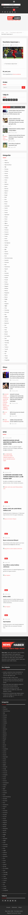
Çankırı (6, 208)
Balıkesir (6, 184)
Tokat (5, 345)
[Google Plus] (12, 12)
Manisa (6, 290)
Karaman (6, 262)
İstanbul (6, 253)
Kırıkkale (6, 273)
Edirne (5, 221)
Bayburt (6, 190)
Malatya (6, 288)
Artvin (5, 180)
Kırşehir (6, 277)
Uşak (5, 351)
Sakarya (6, 318)
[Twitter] (5, 12)
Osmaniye (6, 310)
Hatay (5, 247)
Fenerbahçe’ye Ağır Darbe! (11, 63)
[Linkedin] (15, 12)
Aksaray (6, 169)
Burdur (6, 201)
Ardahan (6, 177)
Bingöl (5, 195)
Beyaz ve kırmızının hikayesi (10, 540)
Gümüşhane (7, 243)
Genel (5, 238)
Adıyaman (6, 162)
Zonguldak (6, 360)
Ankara (6, 173)
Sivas (5, 329)
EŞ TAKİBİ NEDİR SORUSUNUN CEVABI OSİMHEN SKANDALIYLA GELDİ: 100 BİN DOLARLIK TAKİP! (13, 476)
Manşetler (6, 292)
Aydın (5, 182)
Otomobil (6, 312)
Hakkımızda (14, 907)
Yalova (6, 355)
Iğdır (5, 249)
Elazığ (5, 227)
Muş (5, 301)
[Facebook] (2, 12)
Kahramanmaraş (8, 258)
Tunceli (6, 349)
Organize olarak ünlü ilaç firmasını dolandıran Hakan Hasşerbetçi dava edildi (17, 137)
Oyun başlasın (7, 621)
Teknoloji (6, 342)
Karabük (6, 260)
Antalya (6, 175)
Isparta (6, 251)
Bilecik (5, 193)
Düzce (5, 219)
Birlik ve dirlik (6, 596)
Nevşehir (6, 303)
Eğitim (5, 223)
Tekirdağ (6, 340)
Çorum (6, 210)
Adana (5, 160)
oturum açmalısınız (17, 74)
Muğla (5, 299)
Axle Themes (18, 913)
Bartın (5, 186)
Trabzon (6, 347)
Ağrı (5, 167)
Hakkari (6, 245)
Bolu (5, 199)
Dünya (5, 216)
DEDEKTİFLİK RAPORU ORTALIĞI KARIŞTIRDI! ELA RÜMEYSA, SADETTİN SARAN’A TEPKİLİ (12, 442)
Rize (5, 314)
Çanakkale (6, 206)
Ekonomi (6, 225)
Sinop (5, 327)
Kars (5, 264)
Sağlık (5, 316)
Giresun (6, 240)
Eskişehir (6, 234)
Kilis (5, 271)
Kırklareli (6, 275)
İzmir (5, 256)
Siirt (5, 325)
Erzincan (6, 229)
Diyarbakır (6, 214)
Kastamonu (7, 266)
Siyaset (6, 331)
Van (5, 353)
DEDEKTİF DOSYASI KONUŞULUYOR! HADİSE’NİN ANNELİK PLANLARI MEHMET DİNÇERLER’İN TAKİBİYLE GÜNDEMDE (16, 398)
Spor (5, 338)
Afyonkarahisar (7, 164)
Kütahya (6, 284)
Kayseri (6, 269)
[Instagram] (7, 12)
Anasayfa (8, 907)
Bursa (5, 203)
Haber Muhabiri (15, 45)
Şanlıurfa (6, 323)
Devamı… (15, 660)
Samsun (6, 321)
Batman (6, 188)
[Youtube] (10, 12)
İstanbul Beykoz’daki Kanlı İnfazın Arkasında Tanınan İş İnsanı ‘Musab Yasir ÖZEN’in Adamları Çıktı (14, 112)
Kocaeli (6, 279)
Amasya (6, 171)
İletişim (20, 907)
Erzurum (6, 232)
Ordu (5, 308)
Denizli (6, 212)
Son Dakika (7, 336)
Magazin (6, 286)
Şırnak (6, 334)
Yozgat (6, 358)
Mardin (6, 295)
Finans (6, 236)
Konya (5, 282)
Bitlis (5, 197)
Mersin (6, 297)
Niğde (5, 305)
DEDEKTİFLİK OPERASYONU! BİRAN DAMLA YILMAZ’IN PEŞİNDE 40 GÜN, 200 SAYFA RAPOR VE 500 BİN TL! (13, 695)
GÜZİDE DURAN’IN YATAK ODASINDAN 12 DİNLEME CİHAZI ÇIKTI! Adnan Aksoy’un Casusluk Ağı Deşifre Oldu (13, 674)
